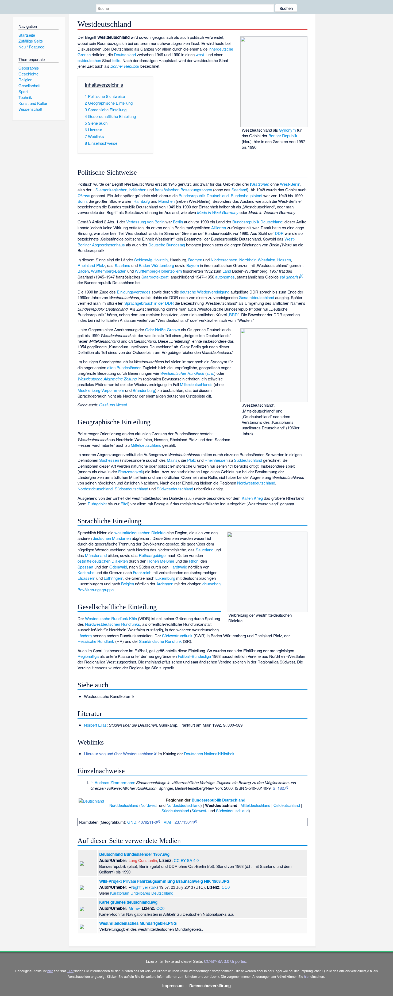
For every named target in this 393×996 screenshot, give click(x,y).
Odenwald (118, 567)
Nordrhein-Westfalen (257, 259)
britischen (137, 189)
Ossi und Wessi (113, 404)
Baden (83, 271)
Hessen (284, 259)
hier (50, 970)
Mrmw (134, 908)
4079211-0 (147, 822)
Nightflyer (139, 887)
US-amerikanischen (110, 189)
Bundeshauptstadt (246, 195)
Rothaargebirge (152, 555)
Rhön (193, 561)
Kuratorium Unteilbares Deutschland (141, 893)
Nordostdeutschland (95, 488)
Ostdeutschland (286, 805)
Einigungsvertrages (134, 292)
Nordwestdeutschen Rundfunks (112, 624)
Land (226, 271)
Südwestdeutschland (175, 488)
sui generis (289, 277)
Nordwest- (149, 805)
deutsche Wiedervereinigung (204, 292)
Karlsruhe (86, 572)
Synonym (287, 130)
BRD (233, 314)
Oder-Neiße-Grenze (162, 329)
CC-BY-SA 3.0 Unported (225, 961)
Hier (70, 970)
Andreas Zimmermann (114, 782)
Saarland (239, 189)
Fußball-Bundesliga (194, 656)
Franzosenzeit (130, 471)
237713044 (184, 822)
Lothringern (113, 578)
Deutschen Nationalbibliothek (209, 753)
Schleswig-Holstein (151, 259)
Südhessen (109, 460)
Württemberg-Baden (108, 271)
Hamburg (141, 201)
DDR (279, 233)
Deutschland (125, 54)
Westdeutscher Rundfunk (182, 373)
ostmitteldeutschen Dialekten (103, 561)
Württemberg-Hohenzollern (158, 271)
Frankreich (142, 572)
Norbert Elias (95, 725)
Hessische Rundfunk (96, 641)
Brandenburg (144, 390)
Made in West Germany (217, 212)
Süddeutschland (248, 460)
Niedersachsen (224, 259)
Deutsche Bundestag (166, 244)
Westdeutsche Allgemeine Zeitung (107, 378)
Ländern (85, 635)
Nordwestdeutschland (256, 483)
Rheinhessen (216, 460)
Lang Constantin (143, 860)
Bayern (192, 265)
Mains (172, 460)
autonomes (225, 277)
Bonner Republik (282, 135)
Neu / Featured (31, 46)
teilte (116, 60)
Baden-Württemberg (156, 265)
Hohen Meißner (160, 561)
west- (200, 54)
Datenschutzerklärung (210, 986)
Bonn (82, 201)
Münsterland (96, 555)
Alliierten (218, 227)
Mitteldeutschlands (196, 384)
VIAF (168, 822)
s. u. (210, 373)
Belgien (127, 583)
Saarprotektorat (154, 277)
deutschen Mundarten (112, 538)
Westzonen (259, 184)
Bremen (195, 259)
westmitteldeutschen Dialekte (139, 532)
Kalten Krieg (252, 498)
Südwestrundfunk (177, 635)
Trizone (84, 195)
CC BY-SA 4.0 (186, 860)
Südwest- (199, 810)
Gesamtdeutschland (256, 297)
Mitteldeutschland (146, 445)
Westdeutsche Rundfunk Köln (111, 618)
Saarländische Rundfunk (160, 641)
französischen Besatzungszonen (183, 189)
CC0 (226, 887)
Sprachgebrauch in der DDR (149, 303)
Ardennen (164, 583)
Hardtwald (178, 567)
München (166, 201)
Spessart (85, 567)
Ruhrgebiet (97, 503)
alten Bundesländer (123, 367)
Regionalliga (88, 656)
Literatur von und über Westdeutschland (118, 753)
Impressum (173, 986)
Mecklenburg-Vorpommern (101, 390)
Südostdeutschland (131, 488)
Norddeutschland (123, 805)
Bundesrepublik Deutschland (204, 195)
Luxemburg (165, 578)
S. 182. (279, 788)
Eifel (124, 503)
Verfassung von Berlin (145, 221)
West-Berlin (290, 184)
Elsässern (86, 578)
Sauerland (204, 549)
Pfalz (191, 460)
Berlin (178, 221)
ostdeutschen (89, 60)
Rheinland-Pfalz (91, 265)
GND (131, 822)
